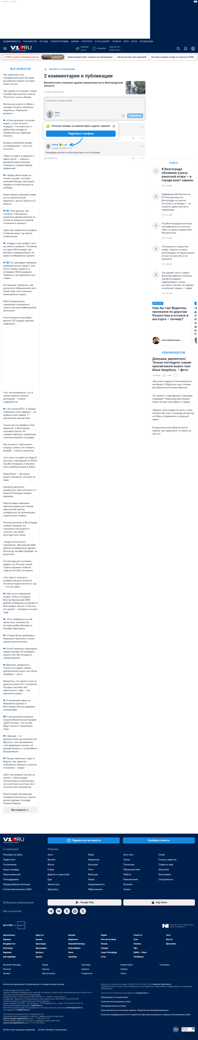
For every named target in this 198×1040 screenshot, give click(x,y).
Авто (50, 854)
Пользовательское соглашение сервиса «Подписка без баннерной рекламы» (135, 1010)
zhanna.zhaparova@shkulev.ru (16, 1018)
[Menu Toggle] (5, 48)
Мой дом (93, 874)
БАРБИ (55, 145)
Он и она (128, 854)
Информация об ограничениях (114, 997)
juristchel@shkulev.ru (74, 1008)
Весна (51, 864)
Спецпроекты (165, 879)
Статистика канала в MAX (17, 889)
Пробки (116, 41)
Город (51, 869)
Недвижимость (12, 41)
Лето (90, 869)
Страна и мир (165, 864)
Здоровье (53, 889)
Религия (127, 884)
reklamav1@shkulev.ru (162, 984)
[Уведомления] (185, 48)
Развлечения (130, 879)
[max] (75, 911)
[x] (83, 911)
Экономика (164, 874)
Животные (54, 884)
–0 (141, 138)
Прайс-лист (9, 859)
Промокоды (146, 41)
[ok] (67, 911)
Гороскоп (87, 41)
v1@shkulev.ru (36, 1005)
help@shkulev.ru (23, 1010)
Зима (91, 854)
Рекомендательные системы (113, 1006)
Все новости (20, 69)
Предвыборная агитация (16, 884)
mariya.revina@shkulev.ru (14, 1023)
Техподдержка (11, 879)
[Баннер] (52, 57)
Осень (126, 859)
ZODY (126, 41)
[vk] (59, 911)
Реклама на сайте (12, 854)
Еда (50, 879)
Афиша (75, 41)
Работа (127, 874)
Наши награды (11, 869)
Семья (126, 889)
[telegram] (51, 911)
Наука (91, 879)
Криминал (93, 859)
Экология (163, 869)
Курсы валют (102, 41)
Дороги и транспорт (58, 874)
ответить (52, 158)
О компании (9, 864)
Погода (44, 41)
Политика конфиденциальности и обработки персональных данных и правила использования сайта (145, 1015)
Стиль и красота (167, 859)
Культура (93, 864)
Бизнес (52, 859)
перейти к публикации (62, 69)
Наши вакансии (11, 874)
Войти (57, 115)
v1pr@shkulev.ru (142, 993)
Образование (95, 889)
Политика (128, 864)
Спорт (161, 854)
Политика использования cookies (116, 1002)
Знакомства (30, 41)
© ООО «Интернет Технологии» (52, 1030)
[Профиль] (193, 48)
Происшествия (131, 869)
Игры (134, 41)
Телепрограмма (60, 41)
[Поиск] (178, 48)
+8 (133, 138)
